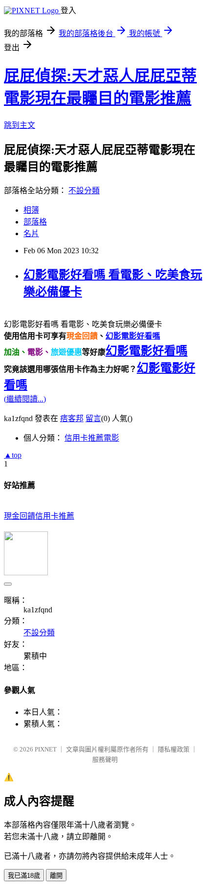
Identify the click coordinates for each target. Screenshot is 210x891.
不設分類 (84, 190)
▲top (12, 455)
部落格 (35, 222)
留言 (93, 418)
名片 (31, 233)
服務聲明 (105, 759)
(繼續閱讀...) (25, 399)
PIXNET (46, 749)
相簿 (31, 210)
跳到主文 (19, 125)
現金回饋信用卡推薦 (39, 516)
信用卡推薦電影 (91, 438)
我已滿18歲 (24, 875)
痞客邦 (72, 418)
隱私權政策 (173, 749)
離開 (56, 875)
